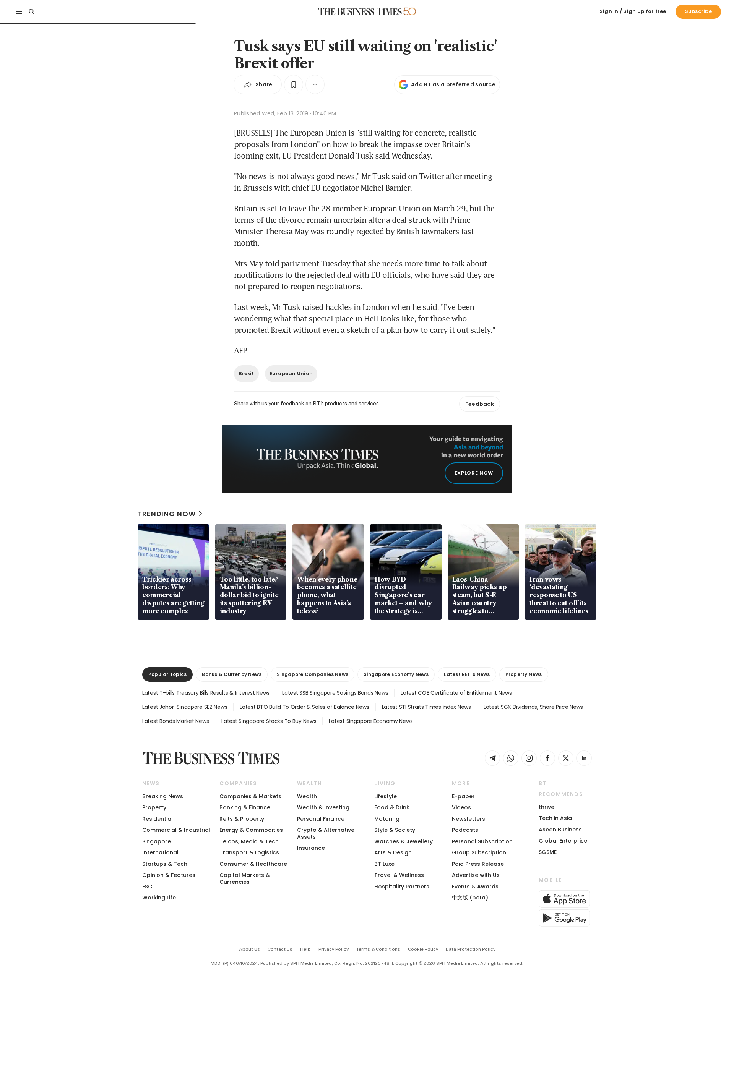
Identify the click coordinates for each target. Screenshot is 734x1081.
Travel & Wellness (399, 875)
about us (249, 949)
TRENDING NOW (167, 514)
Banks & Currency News (231, 674)
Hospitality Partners (401, 886)
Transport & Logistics (249, 852)
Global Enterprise (563, 840)
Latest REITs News (467, 674)
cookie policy (423, 949)
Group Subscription (479, 852)
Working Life (159, 897)
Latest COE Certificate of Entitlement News (456, 693)
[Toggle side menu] (19, 11)
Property (154, 807)
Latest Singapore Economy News (370, 721)
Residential (157, 819)
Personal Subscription (482, 841)
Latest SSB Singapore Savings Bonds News (335, 693)
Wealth (307, 796)
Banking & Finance (244, 807)
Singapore (156, 841)
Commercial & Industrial (176, 830)
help (305, 949)
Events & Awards (475, 886)
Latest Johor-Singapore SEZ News (184, 707)
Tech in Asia (555, 818)
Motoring (386, 819)
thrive (546, 807)
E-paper (463, 796)
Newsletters (468, 819)
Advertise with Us (476, 875)
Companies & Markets (250, 796)
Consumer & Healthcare (253, 864)
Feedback (479, 404)
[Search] (31, 11)
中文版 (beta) (470, 897)
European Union (291, 373)
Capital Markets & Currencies (244, 878)
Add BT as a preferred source (453, 84)
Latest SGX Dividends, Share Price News (533, 707)
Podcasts (465, 830)
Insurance (311, 848)
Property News (523, 674)
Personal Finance (320, 819)
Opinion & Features (168, 875)
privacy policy (333, 949)
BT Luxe (384, 864)
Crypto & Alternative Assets (325, 833)
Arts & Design (393, 852)
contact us (280, 949)
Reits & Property (241, 819)
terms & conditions (378, 949)
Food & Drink (391, 807)
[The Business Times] (360, 11)
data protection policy (470, 949)
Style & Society (394, 830)
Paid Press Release (478, 864)
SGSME (548, 852)
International (160, 852)
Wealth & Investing (323, 807)
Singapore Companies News (312, 674)
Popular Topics (167, 674)
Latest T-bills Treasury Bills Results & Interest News (206, 693)
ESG (147, 886)
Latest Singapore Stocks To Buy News (268, 721)
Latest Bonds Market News (175, 721)
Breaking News (162, 796)
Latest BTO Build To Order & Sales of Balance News (304, 707)
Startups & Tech (164, 864)
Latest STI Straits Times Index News (426, 707)
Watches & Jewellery (403, 841)
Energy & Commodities (251, 830)
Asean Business (560, 829)
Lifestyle (385, 796)
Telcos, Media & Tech (249, 841)
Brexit (246, 373)
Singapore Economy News (396, 674)
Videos (461, 807)
